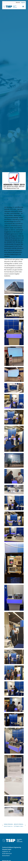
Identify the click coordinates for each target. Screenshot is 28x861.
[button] (23, 6)
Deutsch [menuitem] (18, 2)
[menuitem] (18, 2)
